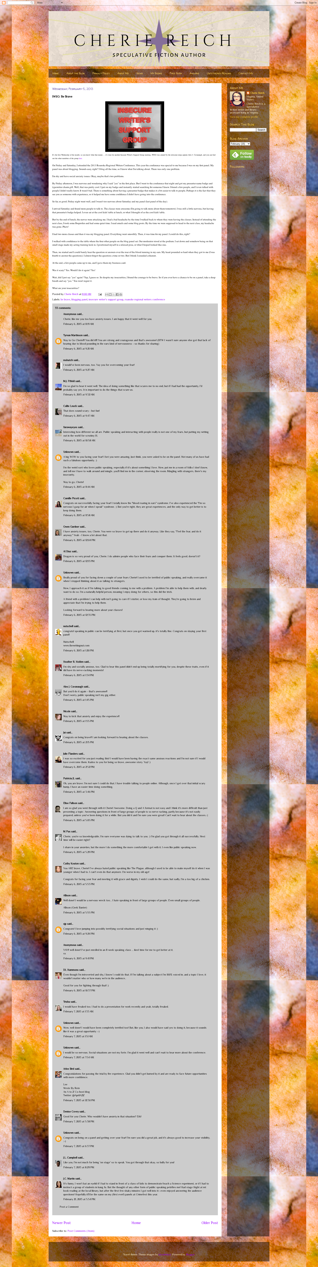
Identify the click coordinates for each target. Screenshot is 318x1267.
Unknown (68, 451)
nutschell (68, 626)
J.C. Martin (69, 1178)
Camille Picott (71, 498)
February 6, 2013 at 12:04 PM (79, 540)
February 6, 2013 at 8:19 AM (78, 323)
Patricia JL (69, 778)
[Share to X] (114, 294)
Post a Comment (69, 1206)
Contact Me (246, 73)
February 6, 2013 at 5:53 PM (79, 884)
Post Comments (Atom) (81, 1230)
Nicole (66, 711)
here (80, 158)
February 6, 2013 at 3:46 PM (79, 791)
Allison (67, 895)
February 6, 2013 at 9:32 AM (79, 394)
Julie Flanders (70, 753)
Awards (194, 73)
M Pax (66, 831)
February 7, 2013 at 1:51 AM (78, 1036)
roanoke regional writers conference (145, 299)
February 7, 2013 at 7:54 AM (78, 1057)
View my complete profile (244, 116)
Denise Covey (71, 1111)
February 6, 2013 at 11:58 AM (79, 515)
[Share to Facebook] (117, 294)
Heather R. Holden (73, 661)
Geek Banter (79, 907)
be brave (65, 299)
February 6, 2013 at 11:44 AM (79, 486)
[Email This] (107, 294)
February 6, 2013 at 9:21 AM (78, 348)
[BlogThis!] (110, 294)
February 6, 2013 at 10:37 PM (79, 990)
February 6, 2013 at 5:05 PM (79, 820)
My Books (156, 73)
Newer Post (61, 1223)
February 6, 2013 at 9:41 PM (78, 958)
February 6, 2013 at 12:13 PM (79, 561)
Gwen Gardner (71, 526)
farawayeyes (70, 427)
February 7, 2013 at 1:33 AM (78, 1011)
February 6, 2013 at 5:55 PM (79, 912)
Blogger (190, 1254)
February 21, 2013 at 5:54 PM (79, 1199)
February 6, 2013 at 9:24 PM (79, 933)
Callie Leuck (70, 405)
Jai (64, 732)
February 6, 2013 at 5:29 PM (79, 852)
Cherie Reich (257, 92)
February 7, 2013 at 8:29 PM (78, 1167)
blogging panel (79, 299)
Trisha (66, 1001)
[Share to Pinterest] (121, 294)
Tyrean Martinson (73, 335)
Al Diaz (67, 551)
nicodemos (165, 1254)
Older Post (210, 1223)
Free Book (176, 73)
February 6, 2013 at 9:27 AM (78, 369)
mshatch (68, 360)
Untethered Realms (219, 73)
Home (55, 73)
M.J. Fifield (69, 381)
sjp (64, 923)
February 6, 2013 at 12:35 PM (79, 614)
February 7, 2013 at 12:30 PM (79, 1100)
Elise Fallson (70, 803)
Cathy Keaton (71, 863)
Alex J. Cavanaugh (73, 686)
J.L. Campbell (70, 1157)
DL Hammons (71, 969)
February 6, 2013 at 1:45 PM (78, 699)
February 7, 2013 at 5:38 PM (78, 1121)
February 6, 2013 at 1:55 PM (78, 721)
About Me (123, 73)
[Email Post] (100, 294)
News (140, 73)
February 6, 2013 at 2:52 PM (79, 766)
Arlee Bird (68, 1068)
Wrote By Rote (71, 1088)
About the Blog (75, 73)
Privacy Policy (101, 73)
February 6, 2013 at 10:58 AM (79, 440)
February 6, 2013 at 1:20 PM (78, 650)
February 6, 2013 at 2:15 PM (78, 742)
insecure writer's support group (106, 299)
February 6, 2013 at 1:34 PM (78, 675)
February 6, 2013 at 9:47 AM (78, 415)
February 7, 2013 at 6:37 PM (78, 1146)
